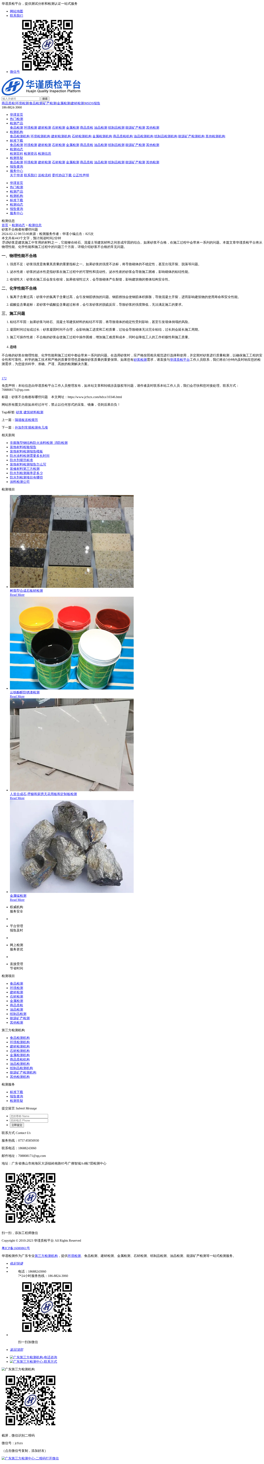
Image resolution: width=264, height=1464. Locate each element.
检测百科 (16, 153)
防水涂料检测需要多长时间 (30, 455)
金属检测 (63, 103)
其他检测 (152, 127)
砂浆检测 (140, 359)
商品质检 (8, 103)
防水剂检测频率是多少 (26, 473)
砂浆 (19, 412)
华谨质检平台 (180, 359)
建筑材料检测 (33, 412)
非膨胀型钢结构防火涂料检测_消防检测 (39, 442)
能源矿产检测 (135, 127)
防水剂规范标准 (21, 460)
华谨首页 (16, 114)
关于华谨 (16, 175)
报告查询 (16, 166)
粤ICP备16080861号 (16, 1248)
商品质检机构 (123, 136)
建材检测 (77, 103)
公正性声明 (81, 175)
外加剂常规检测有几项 (31, 427)
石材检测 (58, 127)
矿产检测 (49, 103)
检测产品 (16, 123)
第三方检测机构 (46, 1256)
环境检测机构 (40, 136)
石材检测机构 (82, 136)
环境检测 (22, 103)
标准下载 (16, 140)
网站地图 (16, 11)
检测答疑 (16, 158)
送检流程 (44, 175)
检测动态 (16, 149)
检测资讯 (30, 153)
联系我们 (16, 15)
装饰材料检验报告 (23, 447)
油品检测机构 (143, 136)
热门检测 (16, 119)
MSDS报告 (92, 103)
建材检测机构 (61, 136)
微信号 (15, 71)
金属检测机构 (102, 136)
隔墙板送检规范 (26, 420)
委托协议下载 (62, 175)
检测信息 (44, 153)
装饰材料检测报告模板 (26, 451)
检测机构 (16, 132)
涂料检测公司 (20, 481)
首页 (5, 225)
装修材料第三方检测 (25, 468)
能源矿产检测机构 (191, 136)
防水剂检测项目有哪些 (26, 477)
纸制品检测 (116, 127)
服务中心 (16, 171)
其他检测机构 (215, 136)
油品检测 (100, 127)
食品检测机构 (20, 136)
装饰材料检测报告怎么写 (28, 464)
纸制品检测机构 (165, 136)
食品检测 (35, 103)
